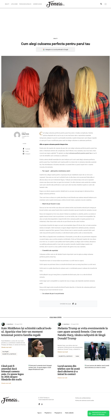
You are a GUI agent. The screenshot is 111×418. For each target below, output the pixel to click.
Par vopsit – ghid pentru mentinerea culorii (56, 171)
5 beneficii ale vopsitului (50, 250)
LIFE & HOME (14, 4)
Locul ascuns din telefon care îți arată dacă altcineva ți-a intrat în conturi (69, 370)
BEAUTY (7, 4)
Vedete (77, 356)
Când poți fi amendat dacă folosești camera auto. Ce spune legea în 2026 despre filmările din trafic (12, 373)
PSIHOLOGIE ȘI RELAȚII (25, 4)
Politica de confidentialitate (83, 398)
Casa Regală (5, 351)
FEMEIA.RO (55, 4)
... (45, 3)
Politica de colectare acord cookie (84, 400)
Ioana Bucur (10, 324)
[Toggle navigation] (105, 4)
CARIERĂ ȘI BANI (37, 4)
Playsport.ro (58, 413)
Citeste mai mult (6, 347)
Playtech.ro (48, 413)
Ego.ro (39, 413)
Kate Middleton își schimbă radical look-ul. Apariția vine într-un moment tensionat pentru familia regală (26, 332)
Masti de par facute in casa (51, 204)
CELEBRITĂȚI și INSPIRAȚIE (9, 354)
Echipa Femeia (25, 134)
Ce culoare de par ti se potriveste (53, 293)
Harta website (69, 413)
